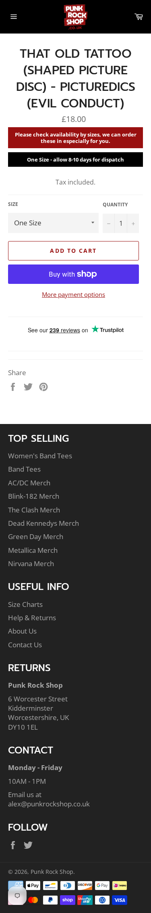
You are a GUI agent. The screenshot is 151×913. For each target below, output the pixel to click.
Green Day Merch (35, 536)
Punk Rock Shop (52, 871)
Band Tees (24, 469)
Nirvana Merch (31, 563)
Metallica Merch (33, 550)
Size (13, 204)
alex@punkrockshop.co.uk (49, 803)
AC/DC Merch (29, 482)
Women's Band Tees (40, 455)
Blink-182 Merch (33, 496)
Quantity (115, 204)
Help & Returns (32, 617)
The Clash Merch (34, 509)
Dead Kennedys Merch (43, 523)
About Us (22, 631)
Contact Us (25, 644)
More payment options (73, 294)
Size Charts (25, 604)
